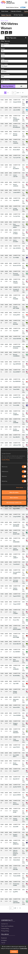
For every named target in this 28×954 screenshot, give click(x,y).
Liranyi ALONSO (17, 516)
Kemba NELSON (17, 643)
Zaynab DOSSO (16, 596)
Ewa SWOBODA (17, 381)
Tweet (6, 33)
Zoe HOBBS (16, 257)
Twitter (3, 942)
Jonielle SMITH (16, 192)
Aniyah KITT (16, 771)
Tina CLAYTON (16, 157)
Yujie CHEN (15, 683)
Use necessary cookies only (14, 502)
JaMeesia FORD (17, 445)
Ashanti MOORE (17, 338)
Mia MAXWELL (16, 675)
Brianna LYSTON (17, 265)
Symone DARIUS (17, 794)
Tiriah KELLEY (16, 564)
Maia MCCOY (16, 779)
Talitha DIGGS (16, 860)
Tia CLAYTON (16, 216)
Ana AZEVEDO (16, 651)
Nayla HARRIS (16, 508)
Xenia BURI (15, 826)
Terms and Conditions (7, 926)
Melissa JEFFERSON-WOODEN (16, 119)
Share (2, 33)
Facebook (4, 938)
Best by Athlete (8, 86)
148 (18, 92)
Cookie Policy (6, 459)
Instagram (4, 940)
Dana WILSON (16, 437)
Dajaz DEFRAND (17, 364)
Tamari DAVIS (16, 389)
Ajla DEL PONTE (17, 787)
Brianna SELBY (16, 149)
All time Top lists (18, 15)
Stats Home (4, 11)
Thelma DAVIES (16, 875)
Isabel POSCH (16, 747)
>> (22, 92)
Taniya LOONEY (17, 604)
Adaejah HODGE (17, 102)
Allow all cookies (14, 492)
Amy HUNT (15, 330)
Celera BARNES (17, 715)
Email (10, 33)
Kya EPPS (15, 891)
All (21, 86)
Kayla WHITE (16, 200)
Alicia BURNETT (17, 372)
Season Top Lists (6, 15)
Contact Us (4, 924)
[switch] (24, 471)
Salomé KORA (16, 707)
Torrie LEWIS (16, 405)
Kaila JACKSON (17, 248)
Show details (19, 487)
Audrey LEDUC (16, 314)
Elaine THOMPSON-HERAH (16, 226)
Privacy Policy (5, 931)
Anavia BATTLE (17, 397)
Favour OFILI (16, 620)
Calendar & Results (16, 11)
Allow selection (14, 497)
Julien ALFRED (16, 110)
